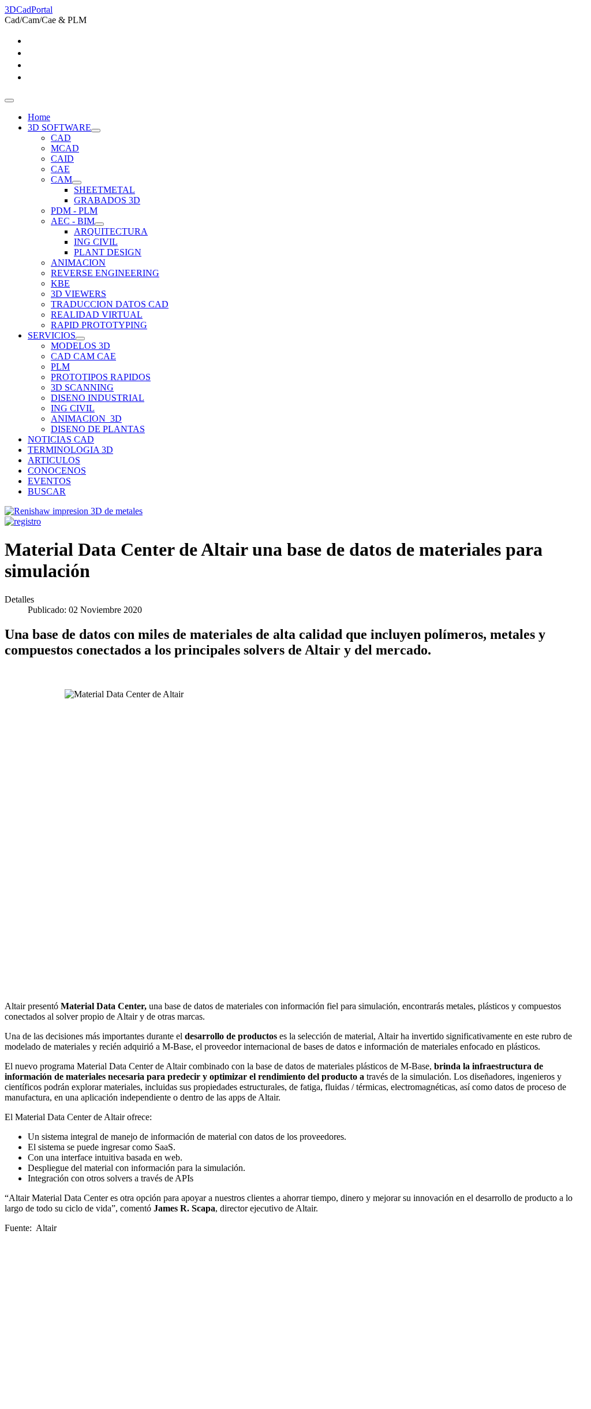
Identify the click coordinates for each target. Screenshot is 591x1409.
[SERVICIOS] (80, 338)
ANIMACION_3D (86, 418)
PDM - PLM (74, 210)
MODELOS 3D (80, 346)
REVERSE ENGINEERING (105, 273)
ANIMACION (78, 262)
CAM (61, 179)
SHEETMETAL (104, 190)
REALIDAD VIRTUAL (97, 314)
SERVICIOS (52, 335)
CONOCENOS (57, 470)
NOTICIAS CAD (61, 439)
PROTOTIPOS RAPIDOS (101, 377)
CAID (62, 158)
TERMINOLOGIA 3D (70, 450)
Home (39, 117)
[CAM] (76, 182)
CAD (61, 138)
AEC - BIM (73, 221)
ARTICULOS (54, 460)
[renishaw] (74, 511)
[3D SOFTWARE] (95, 130)
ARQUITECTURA (111, 231)
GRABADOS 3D (107, 200)
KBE (60, 283)
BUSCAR (47, 491)
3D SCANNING (82, 387)
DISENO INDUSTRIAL (97, 398)
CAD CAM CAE (83, 356)
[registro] (23, 521)
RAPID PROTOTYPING (99, 325)
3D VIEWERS (78, 294)
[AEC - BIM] (99, 224)
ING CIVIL (96, 242)
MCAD (65, 148)
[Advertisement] (295, 1323)
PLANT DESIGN (107, 252)
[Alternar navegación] (9, 100)
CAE (60, 169)
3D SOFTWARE (59, 127)
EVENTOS (49, 481)
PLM (60, 366)
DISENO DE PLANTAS (98, 429)
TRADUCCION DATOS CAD (110, 304)
